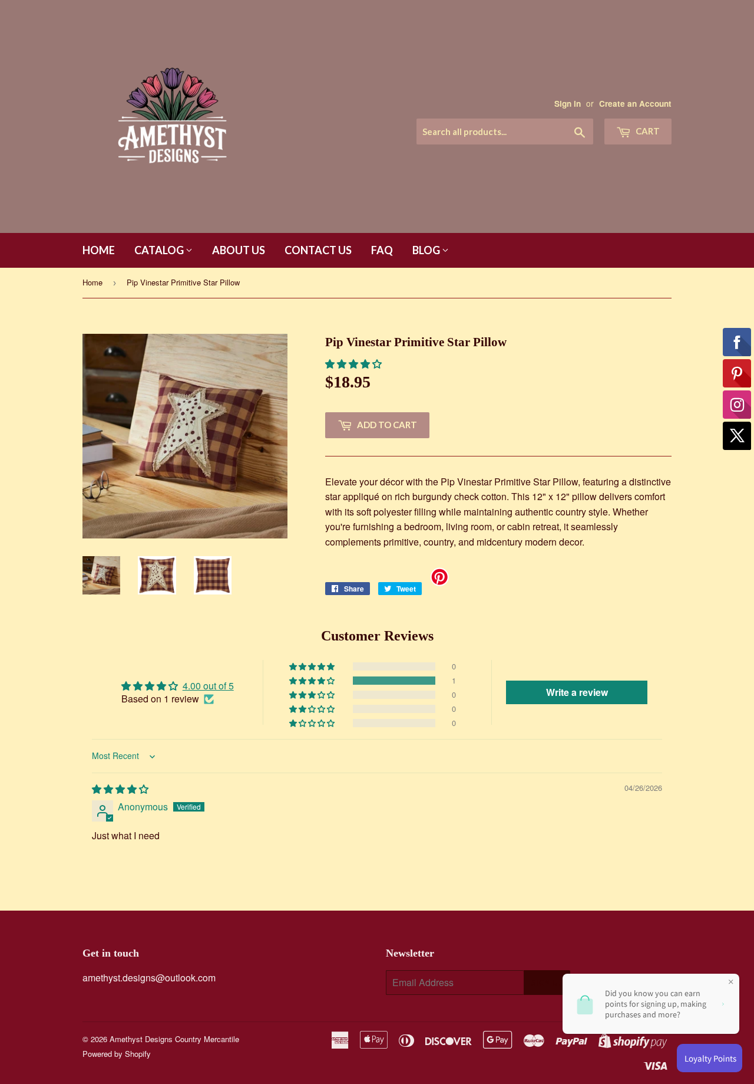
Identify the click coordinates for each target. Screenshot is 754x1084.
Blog (427, 250)
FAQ (382, 250)
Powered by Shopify (116, 1053)
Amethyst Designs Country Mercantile (174, 1038)
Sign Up (547, 982)
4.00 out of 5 (208, 685)
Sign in (567, 103)
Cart (647, 131)
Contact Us (318, 250)
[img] (120, 789)
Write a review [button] (577, 692)
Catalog (160, 250)
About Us (238, 250)
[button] (353, 363)
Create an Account (635, 103)
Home (98, 250)
